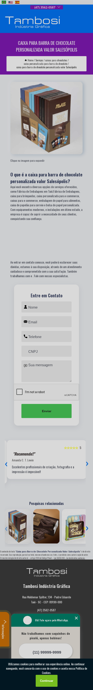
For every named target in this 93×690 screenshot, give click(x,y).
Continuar (46, 680)
